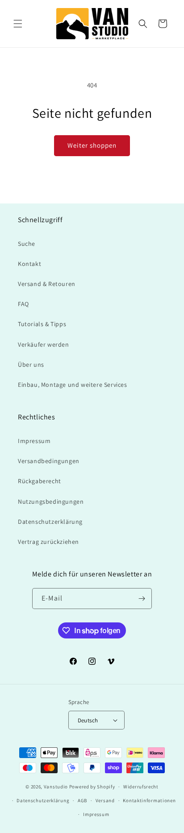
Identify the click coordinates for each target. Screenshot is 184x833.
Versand (105, 800)
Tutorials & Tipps (42, 324)
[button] (18, 23)
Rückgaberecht (39, 481)
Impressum (34, 441)
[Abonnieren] (141, 598)
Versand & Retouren (46, 284)
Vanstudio (56, 786)
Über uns (31, 365)
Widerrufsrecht (141, 786)
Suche (26, 244)
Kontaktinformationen (149, 800)
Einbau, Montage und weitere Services (72, 385)
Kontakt (29, 264)
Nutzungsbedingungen (51, 501)
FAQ (23, 304)
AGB (82, 800)
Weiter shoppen (92, 145)
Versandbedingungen (48, 461)
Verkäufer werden (43, 344)
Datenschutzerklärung (50, 522)
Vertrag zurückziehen (48, 542)
